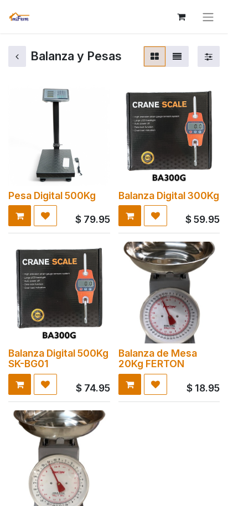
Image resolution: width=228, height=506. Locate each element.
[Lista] (177, 56)
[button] (19, 215)
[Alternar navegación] (208, 16)
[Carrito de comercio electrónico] (181, 17)
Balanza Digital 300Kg (168, 195)
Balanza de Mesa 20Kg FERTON (157, 358)
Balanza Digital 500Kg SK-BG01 (58, 358)
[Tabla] (154, 56)
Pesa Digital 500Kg (52, 195)
